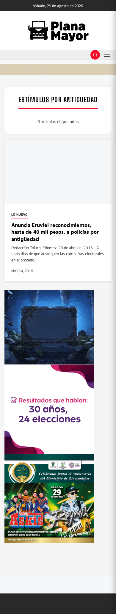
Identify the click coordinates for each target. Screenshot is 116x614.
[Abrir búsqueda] (95, 55)
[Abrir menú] (107, 55)
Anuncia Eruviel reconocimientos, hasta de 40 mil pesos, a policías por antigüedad (55, 232)
